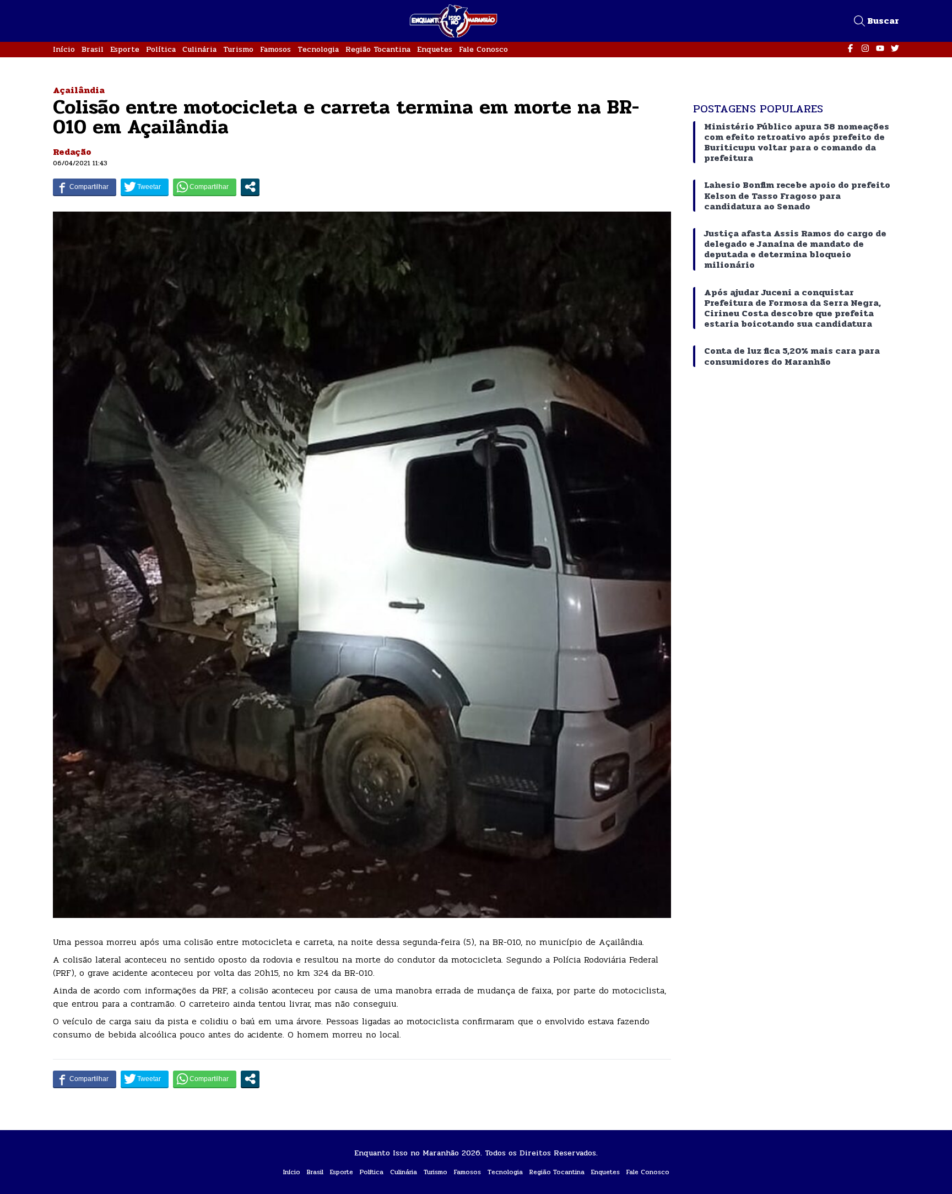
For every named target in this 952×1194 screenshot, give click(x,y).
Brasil (93, 49)
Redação (72, 152)
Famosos (275, 49)
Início (64, 49)
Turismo (238, 49)
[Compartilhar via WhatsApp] (204, 187)
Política (161, 49)
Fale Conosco (483, 49)
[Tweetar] (145, 187)
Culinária (199, 49)
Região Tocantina (377, 49)
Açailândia (79, 90)
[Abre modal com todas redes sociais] (250, 187)
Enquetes (434, 49)
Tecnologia (318, 49)
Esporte (124, 49)
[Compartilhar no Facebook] (84, 187)
